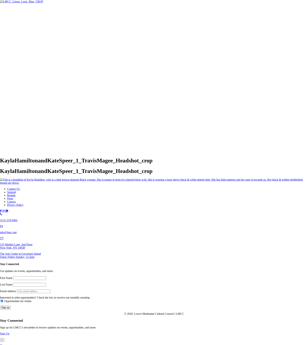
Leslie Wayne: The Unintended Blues (42, 25)
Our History (21, 140)
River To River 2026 (26, 95)
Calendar (19, 118)
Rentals (11, 195)
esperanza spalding (32, 102)
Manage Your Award (33, 83)
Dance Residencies (32, 56)
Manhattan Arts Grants (27, 68)
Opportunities (22, 87)
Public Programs (16, 91)
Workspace (27, 64)
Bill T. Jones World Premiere (37, 106)
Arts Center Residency (34, 52)
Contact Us (13, 188)
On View (19, 18)
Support (11, 122)
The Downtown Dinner (27, 125)
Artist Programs (16, 45)
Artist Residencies (24, 48)
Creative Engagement (33, 72)
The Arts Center (16, 14)
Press (10, 198)
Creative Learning (31, 76)
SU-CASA (27, 60)
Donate (18, 133)
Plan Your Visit (22, 33)
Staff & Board (22, 144)
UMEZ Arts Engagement (35, 80)
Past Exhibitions (23, 37)
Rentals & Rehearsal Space (29, 41)
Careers (11, 201)
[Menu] (1, 8)
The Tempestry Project (34, 22)
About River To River (33, 110)
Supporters (20, 129)
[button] (8, 151)
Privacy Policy (15, 204)
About (10, 137)
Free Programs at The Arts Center (33, 29)
